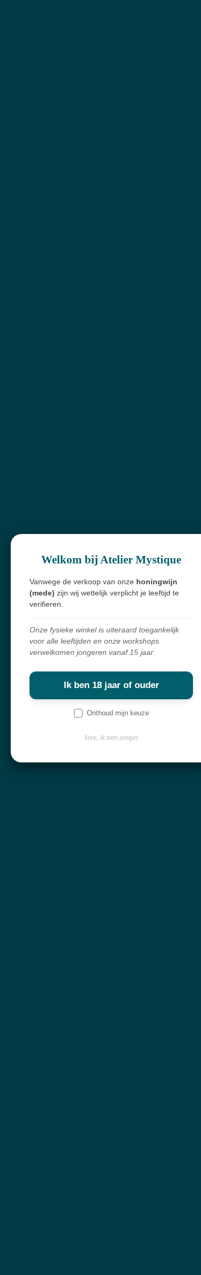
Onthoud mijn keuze (118, 713)
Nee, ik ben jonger (111, 738)
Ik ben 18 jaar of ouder (111, 685)
